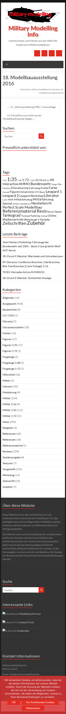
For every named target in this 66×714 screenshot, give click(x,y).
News (6, 421)
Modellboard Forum (30, 613)
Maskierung (9, 392)
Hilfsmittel (9, 374)
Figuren (15, 192)
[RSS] (59, 53)
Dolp (26, 187)
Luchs (5, 200)
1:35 (12, 179)
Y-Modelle (44, 219)
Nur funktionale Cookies (40, 702)
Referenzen (9, 433)
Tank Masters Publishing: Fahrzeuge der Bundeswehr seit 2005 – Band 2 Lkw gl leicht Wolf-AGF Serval (32, 246)
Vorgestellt (9, 469)
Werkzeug (8, 475)
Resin (42, 210)
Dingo (54, 184)
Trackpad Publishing (30, 215)
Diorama (17, 188)
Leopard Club (26, 622)
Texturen (8, 463)
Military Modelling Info (33, 32)
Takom (58, 211)
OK (14, 702)
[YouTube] (44, 53)
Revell (51, 211)
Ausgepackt (9, 303)
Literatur (51, 195)
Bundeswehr (40, 184)
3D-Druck (40, 180)
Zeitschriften (14, 223)
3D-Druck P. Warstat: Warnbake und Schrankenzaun (33, 256)
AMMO (24, 184)
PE (50, 203)
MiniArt (16, 204)
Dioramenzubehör (13, 327)
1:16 (5, 180)
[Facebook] (37, 53)
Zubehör (36, 223)
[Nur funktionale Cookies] (61, 695)
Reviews (7, 451)
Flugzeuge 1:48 (11, 362)
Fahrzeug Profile (38, 187)
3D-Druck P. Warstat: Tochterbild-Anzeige (27, 277)
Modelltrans (25, 204)
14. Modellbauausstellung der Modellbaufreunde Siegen (22, 117)
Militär (6, 398)
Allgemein (8, 297)
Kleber (6, 380)
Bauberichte (10, 309)
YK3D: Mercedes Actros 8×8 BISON (23, 272)
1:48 (19, 180)
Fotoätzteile (27, 191)
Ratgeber (8, 427)
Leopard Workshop (31, 196)
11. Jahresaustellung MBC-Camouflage (31, 106)
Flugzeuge (8, 356)
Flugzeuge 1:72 (11, 368)
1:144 (32, 180)
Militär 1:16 (9, 404)
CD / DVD (8, 315)
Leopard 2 (11, 195)
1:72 (25, 180)
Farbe (53, 188)
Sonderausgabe (11, 457)
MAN (11, 199)
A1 (48, 180)
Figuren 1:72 (10, 350)
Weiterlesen (33, 708)
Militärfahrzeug (23, 199)
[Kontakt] (52, 53)
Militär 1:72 (9, 415)
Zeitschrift (9, 480)
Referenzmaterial (19, 210)
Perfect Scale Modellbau (22, 207)
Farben (7, 333)
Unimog (44, 216)
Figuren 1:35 (10, 345)
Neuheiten (39, 203)
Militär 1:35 (9, 410)
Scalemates (23, 630)
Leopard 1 (54, 191)
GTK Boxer (39, 192)
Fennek (6, 192)
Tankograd (11, 215)
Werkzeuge (30, 219)
